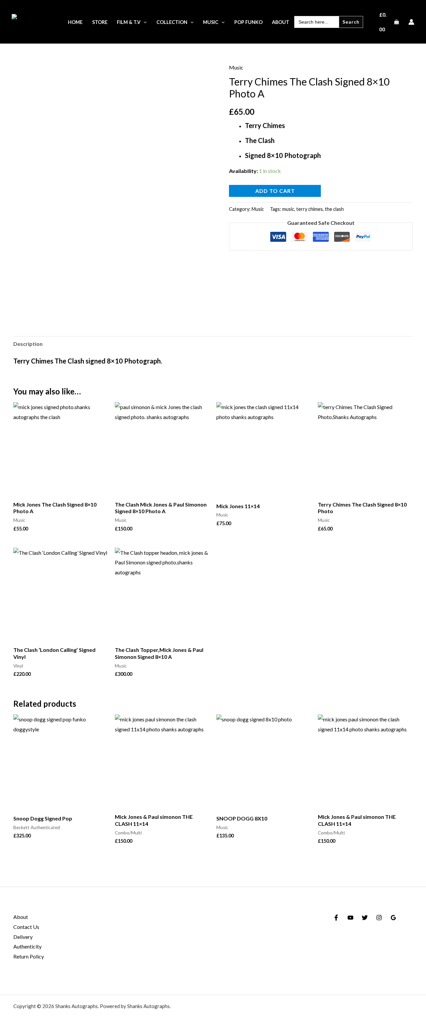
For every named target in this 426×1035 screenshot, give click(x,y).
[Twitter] (365, 918)
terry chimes (309, 209)
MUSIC (210, 22)
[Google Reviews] (393, 918)
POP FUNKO (248, 22)
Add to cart (275, 191)
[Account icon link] (411, 22)
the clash (334, 209)
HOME (75, 22)
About (20, 917)
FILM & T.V (128, 22)
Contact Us (26, 927)
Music (236, 67)
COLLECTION (171, 22)
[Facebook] (336, 918)
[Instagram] (379, 918)
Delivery (23, 937)
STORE (99, 22)
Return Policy (28, 956)
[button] (143, 22)
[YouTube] (350, 918)
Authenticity (27, 946)
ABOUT (280, 22)
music (288, 209)
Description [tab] (28, 344)
